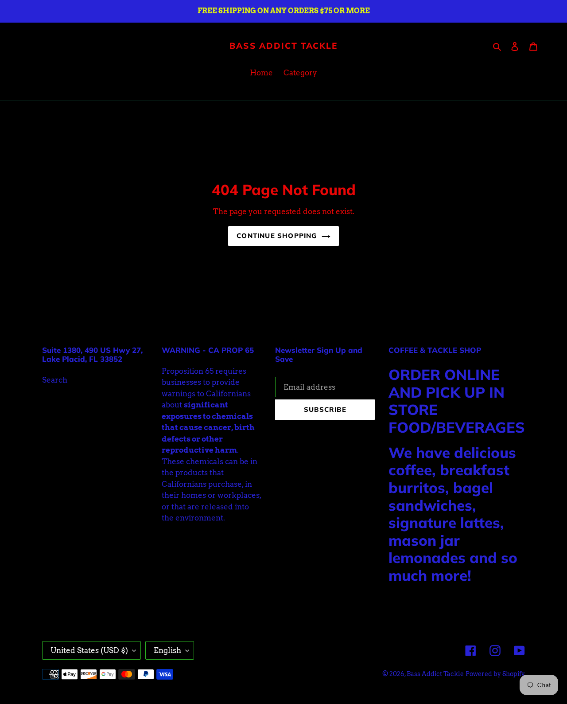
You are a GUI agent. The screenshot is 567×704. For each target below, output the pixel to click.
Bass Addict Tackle (283, 46)
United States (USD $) (89, 650)
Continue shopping (277, 235)
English (167, 650)
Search (54, 379)
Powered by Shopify (495, 673)
